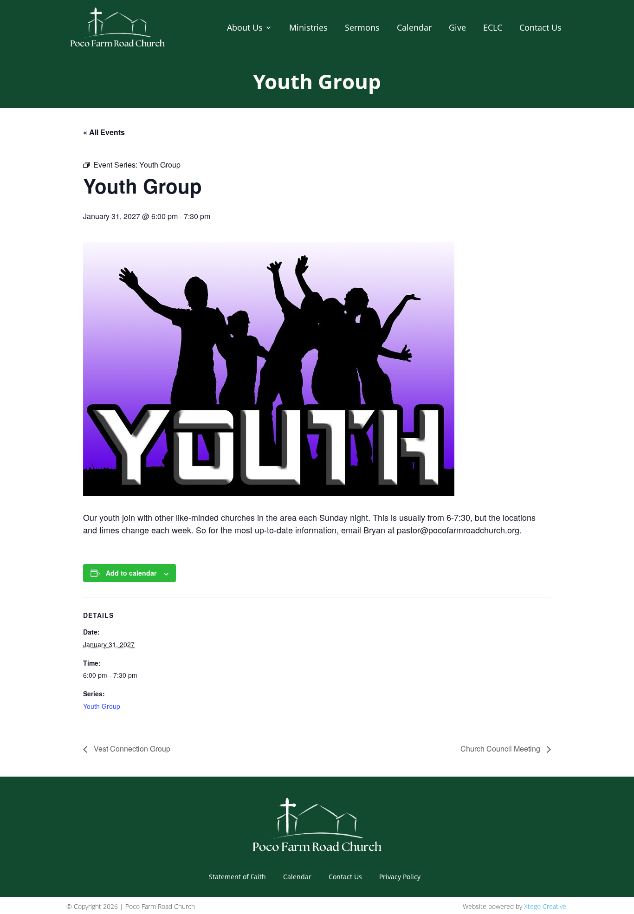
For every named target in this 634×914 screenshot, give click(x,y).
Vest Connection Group (131, 748)
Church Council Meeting (501, 748)
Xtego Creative (545, 906)
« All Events (104, 132)
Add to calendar (131, 572)
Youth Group (101, 706)
